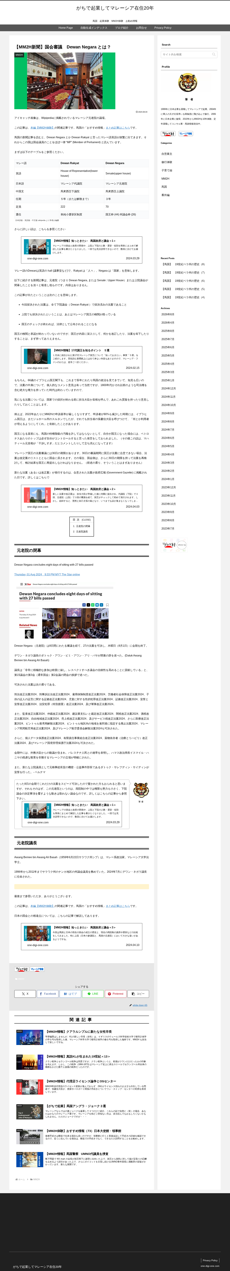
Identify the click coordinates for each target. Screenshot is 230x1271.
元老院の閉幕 (83, 526)
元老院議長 (82, 531)
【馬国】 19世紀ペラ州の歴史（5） (183, 289)
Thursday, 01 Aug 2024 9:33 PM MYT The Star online (47, 574)
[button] (138, 994)
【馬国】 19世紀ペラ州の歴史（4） (183, 297)
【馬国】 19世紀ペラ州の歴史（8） (183, 264)
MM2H (21, 979)
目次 (77, 519)
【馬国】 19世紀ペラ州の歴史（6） (183, 281)
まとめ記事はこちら (118, 127)
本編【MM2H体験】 (42, 127)
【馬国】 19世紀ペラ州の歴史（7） (183, 272)
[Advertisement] (189, 228)
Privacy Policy (210, 1260)
